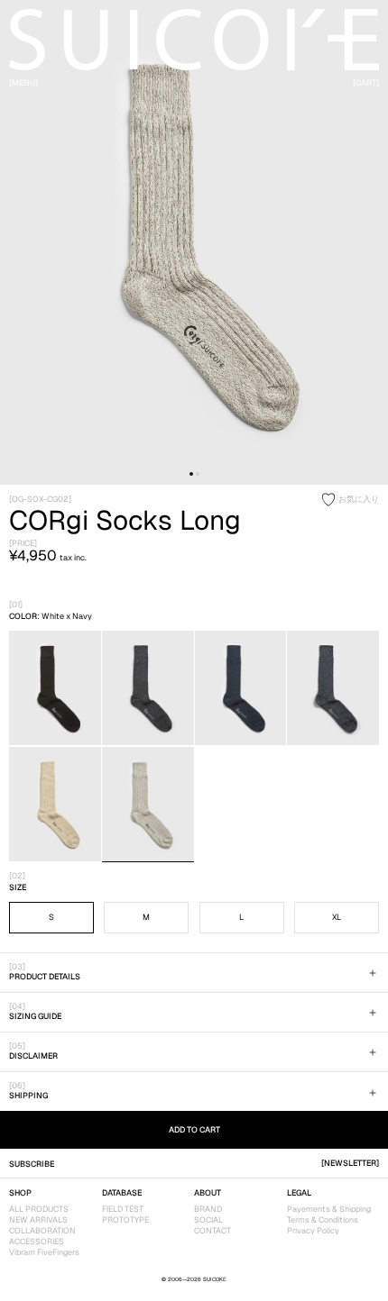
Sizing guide (35, 1016)
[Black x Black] (55, 688)
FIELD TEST (122, 1209)
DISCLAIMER (33, 1056)
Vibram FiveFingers (44, 1252)
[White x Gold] (55, 804)
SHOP (20, 1192)
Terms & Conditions (322, 1220)
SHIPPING (28, 1095)
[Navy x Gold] (148, 688)
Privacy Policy (313, 1230)
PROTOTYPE (125, 1220)
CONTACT (212, 1230)
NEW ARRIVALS (38, 1220)
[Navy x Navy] (241, 688)
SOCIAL (208, 1220)
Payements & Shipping (329, 1209)
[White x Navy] (148, 804)
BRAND (208, 1209)
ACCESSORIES (36, 1241)
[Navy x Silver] (333, 688)
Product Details (44, 976)
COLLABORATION (42, 1230)
